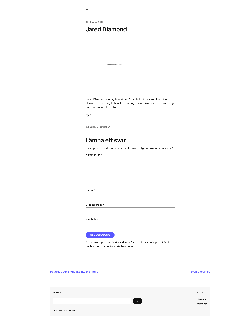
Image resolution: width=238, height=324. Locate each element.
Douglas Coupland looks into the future (74, 271)
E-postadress (95, 204)
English (92, 127)
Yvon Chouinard (200, 271)
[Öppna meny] (87, 9)
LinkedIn (201, 299)
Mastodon (202, 303)
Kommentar (94, 154)
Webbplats (92, 219)
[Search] (137, 301)
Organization (103, 127)
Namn (90, 190)
